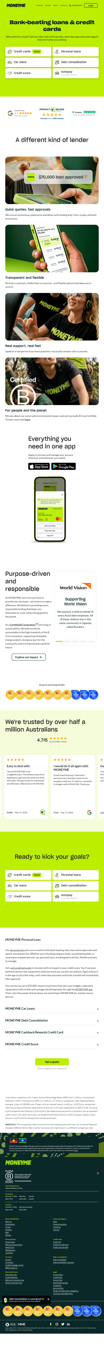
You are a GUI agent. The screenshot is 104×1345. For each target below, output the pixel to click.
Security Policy (58, 1288)
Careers (8, 1227)
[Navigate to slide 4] (83, 641)
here (27, 419)
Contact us (64, 5)
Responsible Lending (60, 1283)
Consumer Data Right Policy (63, 1294)
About (55, 5)
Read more (74, 631)
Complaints (57, 1285)
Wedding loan (10, 1250)
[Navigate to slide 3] (75, 641)
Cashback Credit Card (61, 1245)
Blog (7, 1232)
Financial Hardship (59, 1224)
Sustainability (10, 1224)
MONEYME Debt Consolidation (26, 1020)
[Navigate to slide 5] (91, 641)
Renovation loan (11, 1275)
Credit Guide (57, 1277)
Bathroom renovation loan (14, 1280)
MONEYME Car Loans (20, 1008)
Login (90, 5)
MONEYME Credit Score (21, 1044)
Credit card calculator (61, 1247)
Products (39, 5)
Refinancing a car (11, 1268)
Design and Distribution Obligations (65, 1291)
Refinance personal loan (13, 1245)
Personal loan (10, 1242)
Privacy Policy (58, 1275)
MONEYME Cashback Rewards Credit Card (34, 1032)
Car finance (9, 1262)
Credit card (57, 1242)
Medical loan (9, 1247)
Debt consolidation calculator (63, 1262)
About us (8, 1222)
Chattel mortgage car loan (14, 1265)
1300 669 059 (77, 5)
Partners (48, 5)
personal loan (17, 950)
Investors (8, 1230)
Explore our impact (26, 657)
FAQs (55, 1222)
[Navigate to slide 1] (59, 641)
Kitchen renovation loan (13, 1283)
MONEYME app (84, 989)
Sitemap (8, 1235)
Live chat (56, 1230)
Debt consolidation (60, 1260)
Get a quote (52, 1061)
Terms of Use (57, 1280)
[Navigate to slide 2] (67, 641)
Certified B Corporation (24, 624)
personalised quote (21, 967)
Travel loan (9, 1253)
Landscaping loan (11, 1277)
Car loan (8, 1260)
